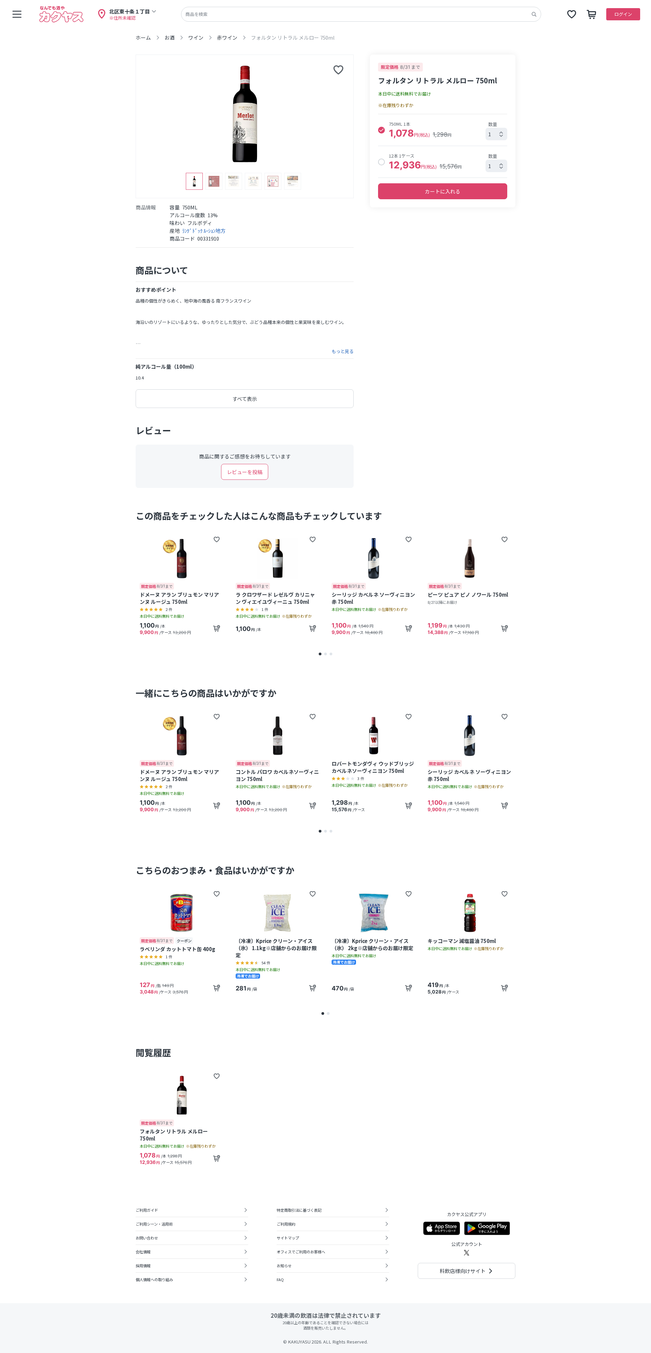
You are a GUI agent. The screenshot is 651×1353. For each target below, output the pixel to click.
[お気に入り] (572, 14)
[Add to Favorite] (216, 539)
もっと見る (343, 351)
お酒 (169, 37)
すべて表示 (244, 398)
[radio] (381, 130)
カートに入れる (442, 191)
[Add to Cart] (216, 628)
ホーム (143, 37)
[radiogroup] (442, 146)
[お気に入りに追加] (338, 70)
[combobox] (496, 134)
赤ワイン (227, 37)
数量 (492, 124)
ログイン (623, 14)
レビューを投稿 (244, 471)
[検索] (534, 14)
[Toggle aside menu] (17, 14)
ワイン (195, 37)
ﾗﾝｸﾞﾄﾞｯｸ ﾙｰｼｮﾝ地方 (203, 230)
